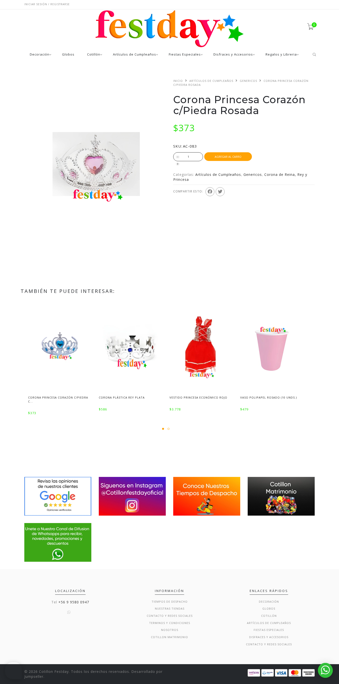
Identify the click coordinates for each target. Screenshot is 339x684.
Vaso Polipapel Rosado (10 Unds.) (268, 397)
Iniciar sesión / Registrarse (47, 4)
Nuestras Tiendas (169, 608)
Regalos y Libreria (281, 55)
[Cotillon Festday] (57, 496)
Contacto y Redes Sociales (170, 616)
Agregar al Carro (228, 156)
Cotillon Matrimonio (169, 637)
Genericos (248, 81)
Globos (68, 55)
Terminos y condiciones (169, 623)
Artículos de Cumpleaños (134, 55)
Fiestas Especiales (185, 55)
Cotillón (93, 55)
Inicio (178, 81)
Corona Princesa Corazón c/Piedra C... (58, 399)
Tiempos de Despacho (170, 601)
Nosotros (169, 630)
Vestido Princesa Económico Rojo (198, 397)
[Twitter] (220, 191)
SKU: (177, 146)
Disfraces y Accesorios (233, 55)
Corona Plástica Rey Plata (122, 397)
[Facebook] (209, 191)
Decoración (39, 55)
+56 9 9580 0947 (73, 602)
